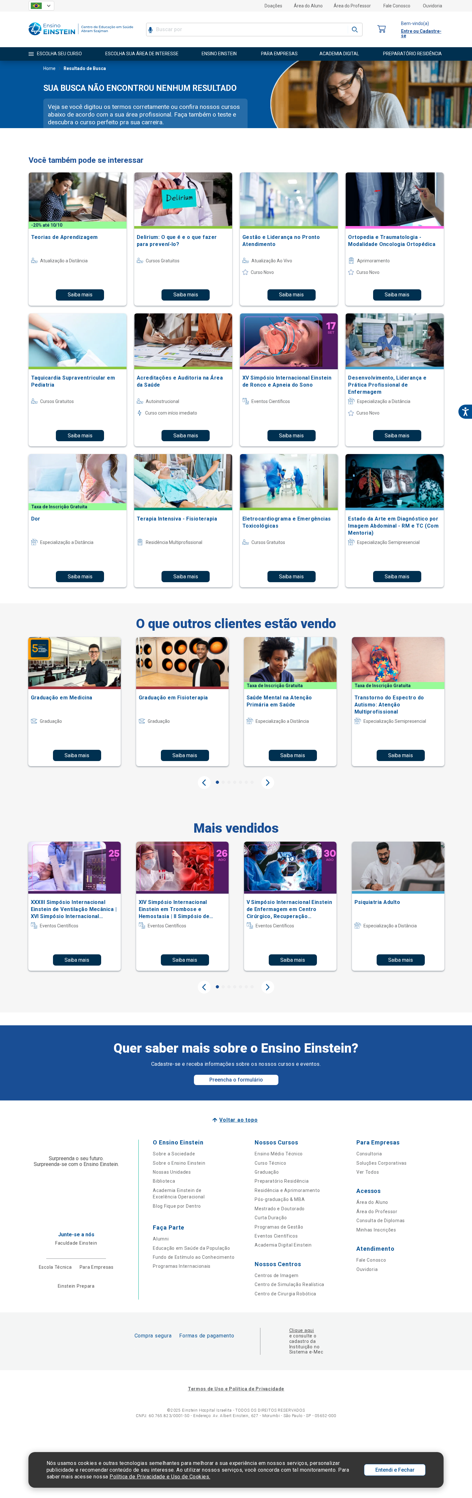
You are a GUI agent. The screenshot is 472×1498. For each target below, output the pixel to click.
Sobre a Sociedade (174, 1153)
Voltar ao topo (238, 1120)
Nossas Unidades (172, 1172)
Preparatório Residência (282, 1181)
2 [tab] (223, 782)
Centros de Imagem (277, 1275)
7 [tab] (252, 782)
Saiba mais (80, 295)
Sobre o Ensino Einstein (179, 1163)
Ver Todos (367, 1172)
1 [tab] (217, 782)
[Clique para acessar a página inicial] (81, 37)
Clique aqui (301, 1330)
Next (267, 782)
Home (49, 68)
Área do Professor (352, 6)
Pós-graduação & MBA (280, 1199)
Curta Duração (271, 1217)
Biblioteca (164, 1181)
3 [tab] (229, 782)
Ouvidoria (432, 6)
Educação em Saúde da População (191, 1248)
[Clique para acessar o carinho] (381, 29)
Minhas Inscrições (376, 1229)
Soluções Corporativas (381, 1163)
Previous (204, 782)
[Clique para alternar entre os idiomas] (41, 6)
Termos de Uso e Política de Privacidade (236, 1388)
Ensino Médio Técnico (279, 1153)
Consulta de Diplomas (380, 1220)
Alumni (161, 1238)
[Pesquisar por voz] (150, 29)
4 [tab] (234, 782)
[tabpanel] (74, 701)
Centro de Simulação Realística (289, 1284)
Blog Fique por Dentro (177, 1206)
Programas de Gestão (279, 1227)
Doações (273, 6)
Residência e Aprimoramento (287, 1190)
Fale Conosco (396, 6)
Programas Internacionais (182, 1266)
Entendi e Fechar (395, 1470)
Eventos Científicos (276, 1236)
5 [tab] (240, 782)
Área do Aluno (308, 6)
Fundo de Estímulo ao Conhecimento (193, 1257)
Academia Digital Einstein (283, 1245)
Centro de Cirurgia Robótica (285, 1293)
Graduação (267, 1172)
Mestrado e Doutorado (280, 1208)
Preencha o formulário (236, 1080)
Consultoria (369, 1153)
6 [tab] (246, 782)
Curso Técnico (270, 1163)
